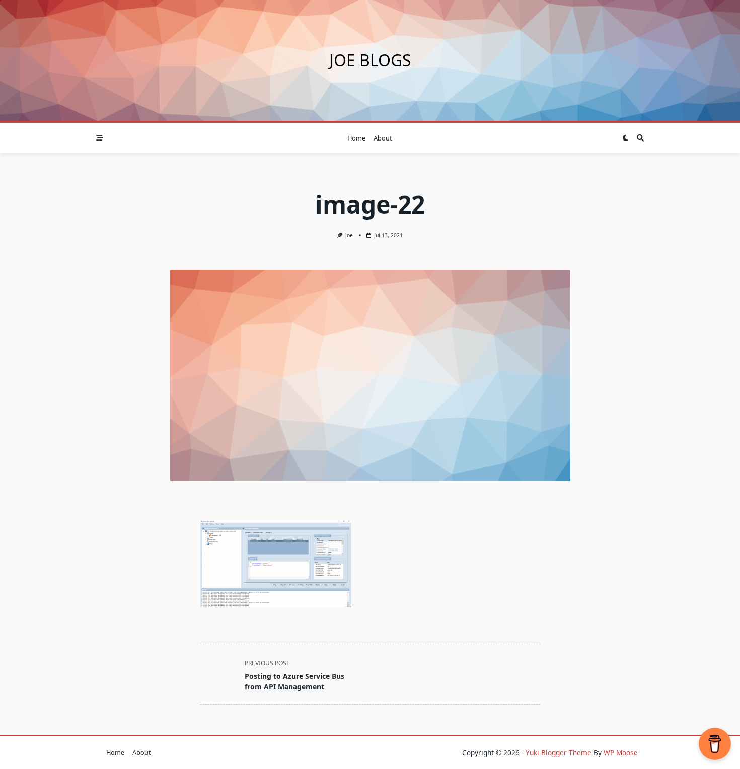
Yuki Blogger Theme (558, 752)
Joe (349, 235)
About (383, 138)
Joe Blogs (370, 60)
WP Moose (621, 752)
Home (356, 138)
